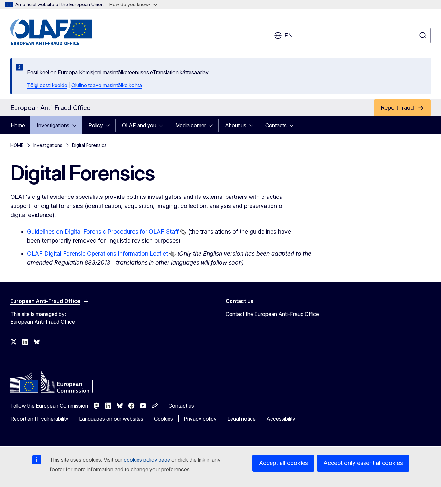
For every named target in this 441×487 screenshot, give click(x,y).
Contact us (181, 405)
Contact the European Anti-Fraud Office (272, 314)
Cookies (163, 418)
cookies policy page (147, 459)
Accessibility (280, 418)
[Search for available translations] (183, 232)
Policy (95, 125)
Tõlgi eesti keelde (47, 85)
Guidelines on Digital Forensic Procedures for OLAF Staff (103, 231)
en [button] (288, 35)
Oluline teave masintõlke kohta (106, 85)
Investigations (53, 125)
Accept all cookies (283, 463)
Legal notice (241, 418)
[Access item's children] (76, 125)
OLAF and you (139, 125)
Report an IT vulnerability (39, 418)
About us (235, 125)
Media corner (190, 125)
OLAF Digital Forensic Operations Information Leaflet (97, 253)
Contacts (276, 125)
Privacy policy (200, 418)
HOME (17, 145)
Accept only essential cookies (363, 463)
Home (18, 125)
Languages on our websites (111, 418)
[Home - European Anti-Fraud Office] (62, 32)
